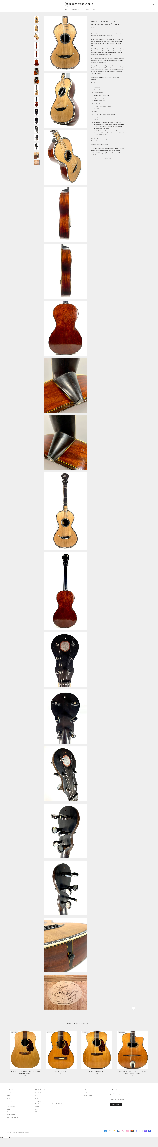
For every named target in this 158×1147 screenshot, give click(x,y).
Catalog (66, 9)
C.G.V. (36, 1095)
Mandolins (9, 1101)
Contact (86, 9)
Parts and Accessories (12, 1117)
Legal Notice (38, 1093)
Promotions (10, 1093)
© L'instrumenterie (13, 1130)
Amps (8, 1109)
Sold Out (107, 158)
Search (143, 4)
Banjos (8, 1104)
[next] (153, 1051)
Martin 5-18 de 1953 (61, 1071)
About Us (75, 9)
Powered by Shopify (23, 1132)
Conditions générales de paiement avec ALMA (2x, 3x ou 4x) (50, 1104)
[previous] (5, 1051)
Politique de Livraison (40, 1101)
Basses (8, 1098)
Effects (8, 1112)
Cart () (151, 4)
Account (136, 4)
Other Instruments (11, 1106)
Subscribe (116, 1104)
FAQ (93, 9)
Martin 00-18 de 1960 (97, 1071)
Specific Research (11, 1114)
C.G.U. (36, 1098)
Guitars (8, 1095)
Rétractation (38, 1112)
